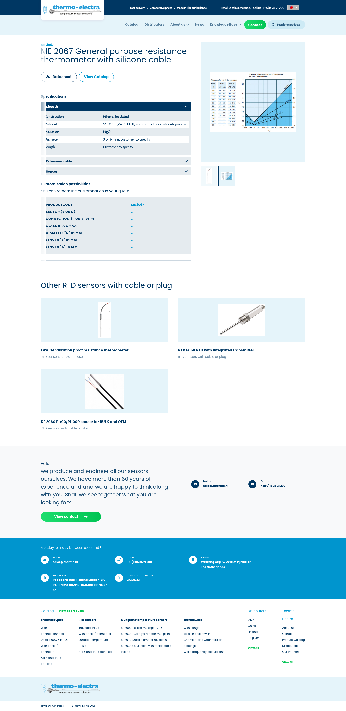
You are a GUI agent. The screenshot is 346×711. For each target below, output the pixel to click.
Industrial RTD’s (89, 628)
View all (253, 648)
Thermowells (193, 620)
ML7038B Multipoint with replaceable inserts (146, 649)
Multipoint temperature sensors (144, 620)
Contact (255, 25)
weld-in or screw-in (197, 634)
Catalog (131, 24)
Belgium (253, 638)
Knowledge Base (223, 24)
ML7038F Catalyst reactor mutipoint (145, 634)
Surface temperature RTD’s (93, 643)
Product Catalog (293, 640)
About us (177, 24)
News (199, 24)
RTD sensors (87, 620)
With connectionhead (52, 631)
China (252, 626)
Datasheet (62, 77)
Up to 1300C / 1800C (54, 640)
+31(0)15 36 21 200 (273, 8)
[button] (293, 7)
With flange (191, 628)
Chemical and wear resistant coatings (203, 643)
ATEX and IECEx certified (51, 661)
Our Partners (290, 652)
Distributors (154, 24)
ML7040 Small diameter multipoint (144, 640)
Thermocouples (52, 620)
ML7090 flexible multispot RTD (141, 628)
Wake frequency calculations (204, 652)
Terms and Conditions (52, 706)
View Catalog (96, 77)
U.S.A (251, 620)
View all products (71, 611)
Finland (253, 632)
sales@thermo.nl (241, 8)
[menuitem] (131, 24)
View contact (66, 517)
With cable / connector (49, 649)
